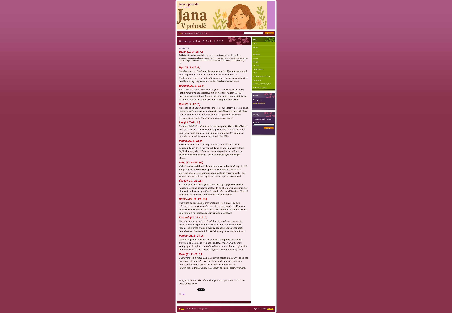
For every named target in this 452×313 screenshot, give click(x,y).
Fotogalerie (256, 54)
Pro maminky (257, 80)
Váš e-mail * (256, 122)
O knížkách (256, 65)
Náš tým (255, 58)
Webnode (270, 309)
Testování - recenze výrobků (262, 76)
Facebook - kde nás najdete (262, 84)
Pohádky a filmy (258, 69)
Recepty (255, 62)
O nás (255, 43)
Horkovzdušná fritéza (259, 87)
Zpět (183, 294)
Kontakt (255, 47)
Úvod (180, 33)
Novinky (255, 51)
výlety (255, 73)
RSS (182, 309)
